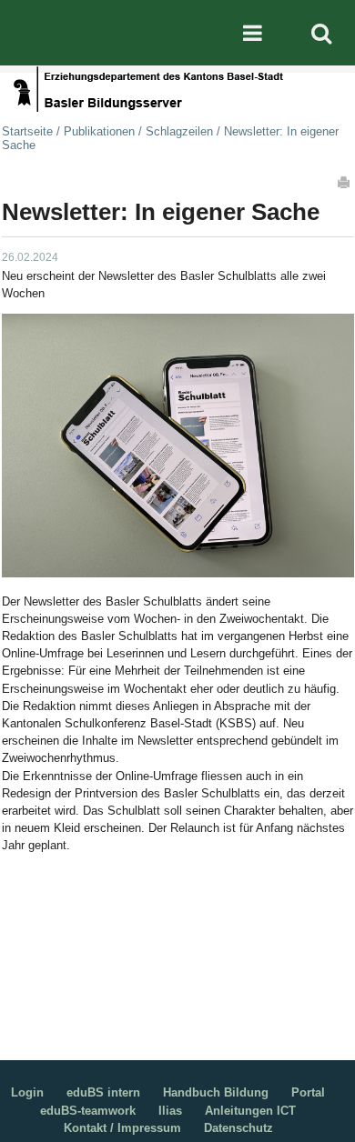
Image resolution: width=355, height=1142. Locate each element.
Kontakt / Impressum (122, 1128)
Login (27, 1092)
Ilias (170, 1110)
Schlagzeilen (179, 131)
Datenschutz (238, 1128)
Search (321, 32)
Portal (308, 1092)
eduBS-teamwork (88, 1110)
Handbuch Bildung (216, 1092)
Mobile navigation (252, 32)
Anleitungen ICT (250, 1110)
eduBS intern (103, 1092)
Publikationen (99, 131)
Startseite (27, 131)
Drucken (345, 182)
